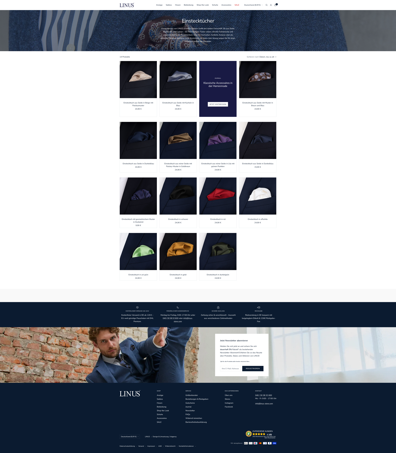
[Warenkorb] (275, 5)
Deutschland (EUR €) (252, 5)
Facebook (229, 407)
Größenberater (192, 395)
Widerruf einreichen (194, 418)
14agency (173, 436)
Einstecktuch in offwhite (258, 219)
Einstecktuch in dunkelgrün (218, 274)
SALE (237, 5)
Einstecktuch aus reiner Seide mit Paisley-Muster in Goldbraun (178, 165)
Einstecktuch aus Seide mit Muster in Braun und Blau (257, 104)
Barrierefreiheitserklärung (196, 422)
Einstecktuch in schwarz (178, 219)
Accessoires (226, 5)
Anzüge (159, 5)
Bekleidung (188, 5)
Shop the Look (203, 5)
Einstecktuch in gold (178, 274)
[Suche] (267, 5)
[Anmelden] (271, 5)
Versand (141, 446)
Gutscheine (190, 403)
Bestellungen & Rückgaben (197, 399)
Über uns (228, 395)
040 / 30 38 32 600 (170, 318)
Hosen (178, 5)
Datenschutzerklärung (127, 446)
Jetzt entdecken (217, 104)
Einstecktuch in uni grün (138, 274)
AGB (160, 446)
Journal (188, 407)
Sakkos (169, 5)
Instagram (229, 403)
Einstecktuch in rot (218, 219)
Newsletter (190, 410)
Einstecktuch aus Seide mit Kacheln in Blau (178, 104)
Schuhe (215, 5)
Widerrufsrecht (170, 446)
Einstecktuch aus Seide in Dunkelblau (138, 163)
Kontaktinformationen (186, 446)
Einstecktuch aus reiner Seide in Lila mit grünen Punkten (217, 165)
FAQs (188, 414)
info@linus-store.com (264, 403)
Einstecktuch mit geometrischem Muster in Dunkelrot (138, 220)
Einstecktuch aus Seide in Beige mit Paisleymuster (138, 104)
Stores (227, 399)
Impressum (151, 446)
